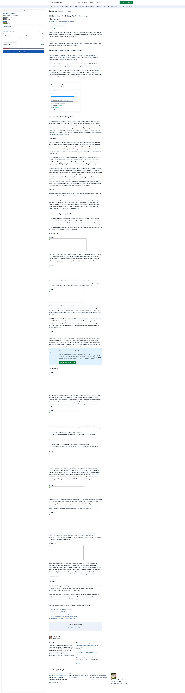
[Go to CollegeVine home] (57, 2)
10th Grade (114, 6)
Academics (98, 6)
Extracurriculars (90, 6)
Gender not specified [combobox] (9, 41)
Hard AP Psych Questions (58, 26)
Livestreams (97, 679)
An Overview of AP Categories (98, 675)
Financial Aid (124, 683)
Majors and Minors (98, 654)
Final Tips (53, 28)
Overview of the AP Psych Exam (59, 24)
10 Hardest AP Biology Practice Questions (86, 657)
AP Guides (69, 11)
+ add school (7, 26)
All (54, 6)
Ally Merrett (54, 11)
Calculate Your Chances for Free (67, 362)
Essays (71, 6)
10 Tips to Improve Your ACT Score (78, 675)
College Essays (52, 681)
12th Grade (129, 6)
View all (78, 663)
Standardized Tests (79, 6)
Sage (79, 2)
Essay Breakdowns (53, 682)
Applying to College (115, 683)
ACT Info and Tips (73, 677)
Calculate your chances (126, 2)
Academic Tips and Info (96, 677)
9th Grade (106, 6)
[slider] (39, 32)
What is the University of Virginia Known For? (87, 645)
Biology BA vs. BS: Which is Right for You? (86, 652)
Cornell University (61, 681)
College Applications (62, 6)
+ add (42, 44)
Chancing (84, 2)
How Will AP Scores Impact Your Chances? (62, 21)
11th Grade (121, 6)
